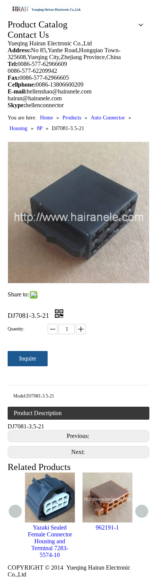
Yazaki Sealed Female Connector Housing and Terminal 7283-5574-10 (50, 541)
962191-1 (107, 527)
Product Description (38, 413)
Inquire (27, 358)
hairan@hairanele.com (35, 98)
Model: (19, 396)
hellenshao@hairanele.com (59, 91)
